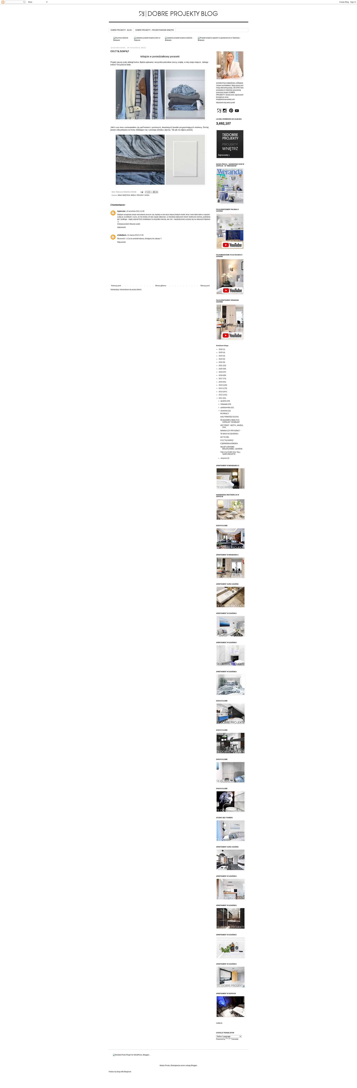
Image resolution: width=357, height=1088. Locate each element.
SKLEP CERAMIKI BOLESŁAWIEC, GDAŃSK (231, 448)
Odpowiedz (121, 227)
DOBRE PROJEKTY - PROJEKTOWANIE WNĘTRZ (154, 30)
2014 (221, 388)
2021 (221, 366)
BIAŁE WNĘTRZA (124, 195)
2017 (221, 379)
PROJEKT (140, 195)
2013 (221, 392)
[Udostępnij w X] (151, 192)
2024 (221, 356)
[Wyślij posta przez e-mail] (141, 192)
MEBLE (133, 195)
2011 (221, 398)
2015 (221, 385)
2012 (221, 395)
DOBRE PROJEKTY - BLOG (121, 30)
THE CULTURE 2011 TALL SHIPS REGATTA (230, 453)
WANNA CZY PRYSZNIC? (230, 431)
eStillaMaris (121, 235)
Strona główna (160, 286)
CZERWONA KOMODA (229, 444)
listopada (224, 404)
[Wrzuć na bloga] (149, 192)
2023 (221, 359)
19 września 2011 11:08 (135, 211)
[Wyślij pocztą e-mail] (146, 192)
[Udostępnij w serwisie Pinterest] (156, 192)
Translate (234, 1039)
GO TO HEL (224, 437)
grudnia (224, 401)
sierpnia (224, 458)
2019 (221, 372)
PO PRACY (224, 414)
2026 (221, 349)
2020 (221, 369)
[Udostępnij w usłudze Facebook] (154, 192)
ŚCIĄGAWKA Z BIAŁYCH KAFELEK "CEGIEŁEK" (230, 421)
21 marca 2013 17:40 (135, 235)
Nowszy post (116, 286)
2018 (221, 375)
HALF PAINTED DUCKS (229, 417)
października (226, 407)
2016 (221, 382)
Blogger (194, 1065)
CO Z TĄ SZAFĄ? (226, 440)
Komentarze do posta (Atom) (130, 290)
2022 (221, 362)
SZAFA (146, 195)
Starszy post (205, 286)
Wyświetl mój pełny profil (225, 103)
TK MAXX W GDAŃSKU (229, 434)
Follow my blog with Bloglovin (120, 1072)
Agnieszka (121, 211)
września (224, 411)
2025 (221, 352)
